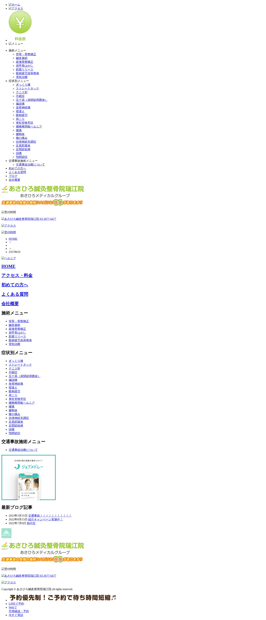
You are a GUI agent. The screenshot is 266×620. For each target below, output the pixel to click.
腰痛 (19, 130)
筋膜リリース (24, 69)
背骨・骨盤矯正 (26, 54)
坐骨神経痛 (23, 107)
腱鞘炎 (20, 134)
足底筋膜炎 (23, 145)
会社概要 (14, 179)
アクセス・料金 (17, 275)
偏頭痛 (20, 103)
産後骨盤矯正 (24, 61)
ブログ (13, 176)
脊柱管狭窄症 (24, 122)
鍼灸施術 (22, 58)
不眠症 (20, 96)
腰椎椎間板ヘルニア (29, 126)
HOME (13, 238)
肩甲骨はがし (24, 65)
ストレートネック (27, 88)
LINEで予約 (16, 603)
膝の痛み (22, 137)
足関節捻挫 (23, 149)
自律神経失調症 (26, 141)
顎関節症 (22, 156)
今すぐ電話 (16, 615)
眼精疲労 (22, 115)
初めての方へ (17, 168)
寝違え (20, 111)
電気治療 (22, 77)
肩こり (20, 118)
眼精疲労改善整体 (27, 73)
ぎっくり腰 (23, 84)
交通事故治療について (30, 164)
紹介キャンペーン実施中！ (45, 519)
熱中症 (31, 523)
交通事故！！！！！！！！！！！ (50, 515)
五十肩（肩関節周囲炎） (32, 99)
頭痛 (19, 153)
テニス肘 (22, 92)
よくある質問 (17, 172)
